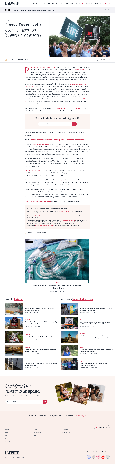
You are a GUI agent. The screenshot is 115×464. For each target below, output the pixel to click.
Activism (10, 59)
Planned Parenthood (80, 70)
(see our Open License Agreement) (44, 225)
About (7, 426)
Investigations (37, 432)
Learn (43, 3)
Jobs (6, 435)
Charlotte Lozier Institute (40, 144)
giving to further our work (65, 211)
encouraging (60, 180)
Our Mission (65, 429)
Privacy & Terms (21, 457)
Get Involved (64, 3)
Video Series (50, 3)
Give (106, 3)
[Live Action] (12, 3)
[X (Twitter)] (106, 10)
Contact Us (8, 442)
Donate (7, 429)
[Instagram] (109, 10)
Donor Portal (97, 3)
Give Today (79, 415)
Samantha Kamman (82, 299)
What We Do (36, 3)
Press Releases (9, 438)
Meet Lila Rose (66, 432)
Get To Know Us (66, 426)
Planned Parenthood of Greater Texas (43, 67)
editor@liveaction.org (37, 215)
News (57, 3)
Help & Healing (88, 3)
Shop (71, 3)
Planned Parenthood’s (32, 170)
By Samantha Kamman (22, 59)
